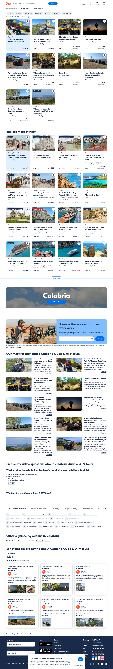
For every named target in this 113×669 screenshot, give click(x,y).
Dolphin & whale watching (16, 480)
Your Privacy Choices (60, 651)
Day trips (10, 478)
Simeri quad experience (83, 566)
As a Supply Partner (97, 642)
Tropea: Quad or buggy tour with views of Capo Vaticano (21, 567)
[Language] (96, 2)
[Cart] (89, 2)
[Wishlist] (82, 2)
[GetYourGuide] (8, 3)
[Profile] (103, 2)
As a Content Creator (97, 645)
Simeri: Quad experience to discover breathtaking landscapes (19, 600)
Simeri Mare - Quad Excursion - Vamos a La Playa (55, 600)
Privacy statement (16, 347)
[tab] (17, 508)
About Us (85, 642)
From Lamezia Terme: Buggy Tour (52, 566)
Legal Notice (57, 645)
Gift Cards (85, 654)
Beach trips (11, 482)
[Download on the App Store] (45, 651)
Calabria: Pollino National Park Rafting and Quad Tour (89, 600)
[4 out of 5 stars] (90, 604)
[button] (18, 35)
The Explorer (86, 657)
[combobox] (31, 3)
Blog (84, 648)
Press (84, 651)
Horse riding (11, 484)
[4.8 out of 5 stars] (11, 560)
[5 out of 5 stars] (22, 570)
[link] (18, 35)
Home (8, 634)
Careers (85, 645)
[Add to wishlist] (27, 21)
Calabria (20, 634)
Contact (56, 642)
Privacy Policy (57, 648)
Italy (13, 634)
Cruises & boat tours (14, 476)
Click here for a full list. (43, 541)
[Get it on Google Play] (45, 644)
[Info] (28, 16)
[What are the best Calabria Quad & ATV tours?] (105, 493)
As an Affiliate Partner (98, 648)
